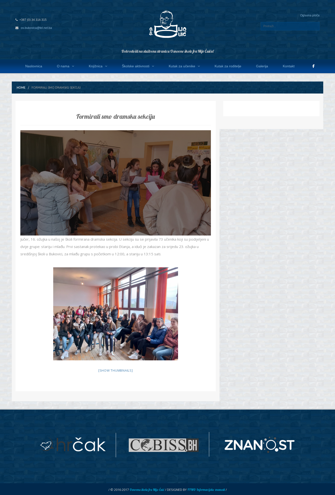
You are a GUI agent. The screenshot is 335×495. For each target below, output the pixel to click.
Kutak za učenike (182, 66)
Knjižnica (96, 66)
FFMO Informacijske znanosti (206, 490)
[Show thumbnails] (115, 370)
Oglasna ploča (310, 15)
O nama (63, 66)
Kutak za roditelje (228, 66)
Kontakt (289, 66)
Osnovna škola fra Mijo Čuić (146, 490)
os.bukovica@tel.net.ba (36, 28)
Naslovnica (33, 66)
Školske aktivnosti (135, 66)
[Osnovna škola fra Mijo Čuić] (167, 24)
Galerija (262, 66)
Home (21, 87)
